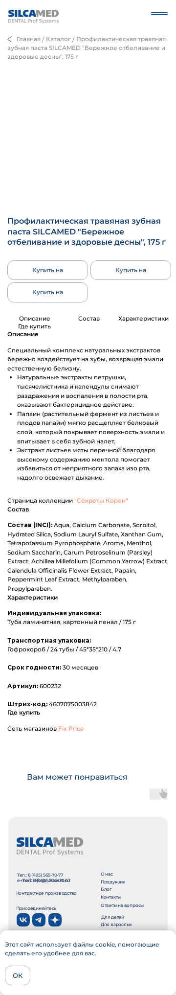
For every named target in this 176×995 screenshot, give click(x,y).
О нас (107, 874)
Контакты (111, 897)
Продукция (113, 881)
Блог (106, 889)
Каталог (58, 39)
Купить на (47, 270)
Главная (29, 39)
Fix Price (71, 728)
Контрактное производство (46, 893)
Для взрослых (116, 924)
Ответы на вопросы (122, 905)
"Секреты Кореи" (101, 500)
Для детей (112, 917)
